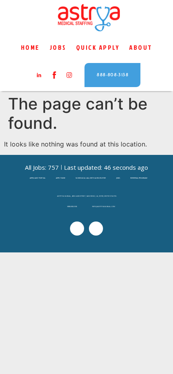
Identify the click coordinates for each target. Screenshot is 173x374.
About (140, 47)
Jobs (57, 47)
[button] (112, 75)
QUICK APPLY (98, 47)
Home (30, 47)
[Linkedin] (77, 229)
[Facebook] (96, 229)
